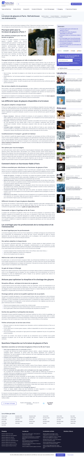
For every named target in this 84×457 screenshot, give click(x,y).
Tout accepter (60, 454)
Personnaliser (70, 454)
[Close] (65, 224)
